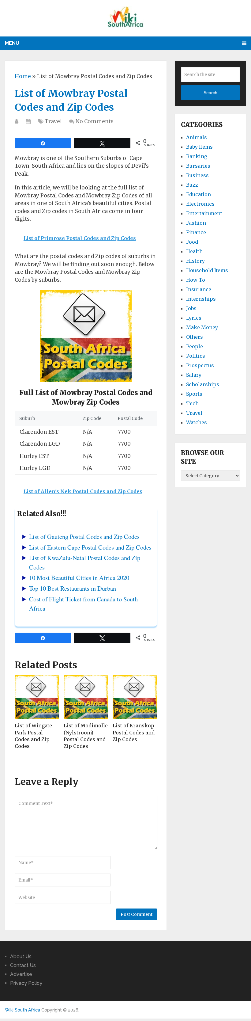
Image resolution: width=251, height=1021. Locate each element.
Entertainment (204, 213)
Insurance (198, 289)
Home (23, 76)
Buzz (192, 185)
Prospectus (200, 365)
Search (210, 92)
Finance (196, 232)
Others (194, 337)
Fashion (196, 223)
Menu (12, 43)
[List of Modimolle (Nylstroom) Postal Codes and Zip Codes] (86, 697)
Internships (201, 299)
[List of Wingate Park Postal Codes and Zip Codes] (37, 697)
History (195, 261)
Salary (193, 375)
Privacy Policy (26, 983)
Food (192, 242)
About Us (21, 956)
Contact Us (23, 965)
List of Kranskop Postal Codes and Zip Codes (134, 732)
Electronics (200, 204)
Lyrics (193, 318)
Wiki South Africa (22, 1010)
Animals (196, 137)
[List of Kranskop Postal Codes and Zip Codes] (135, 697)
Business (197, 175)
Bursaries (198, 166)
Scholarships (202, 384)
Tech (192, 403)
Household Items (207, 270)
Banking (196, 156)
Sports (194, 394)
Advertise (21, 974)
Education (198, 194)
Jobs (191, 308)
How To (195, 280)
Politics (195, 356)
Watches (196, 422)
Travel (53, 121)
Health (194, 251)
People (194, 346)
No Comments (95, 121)
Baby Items (199, 147)
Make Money (202, 327)
